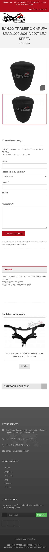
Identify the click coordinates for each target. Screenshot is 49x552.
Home (21, 43)
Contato (8, 487)
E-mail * (5, 182)
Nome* (5, 161)
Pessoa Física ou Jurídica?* (13, 172)
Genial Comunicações (26, 539)
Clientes (8, 483)
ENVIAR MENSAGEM (14, 233)
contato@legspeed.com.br (17, 451)
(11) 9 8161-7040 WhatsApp (31, 3)
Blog (6, 479)
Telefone (6, 192)
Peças (28, 43)
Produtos (8, 475)
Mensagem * (7, 204)
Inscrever (41, 515)
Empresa (8, 471)
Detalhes (6, 366)
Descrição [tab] (8, 269)
